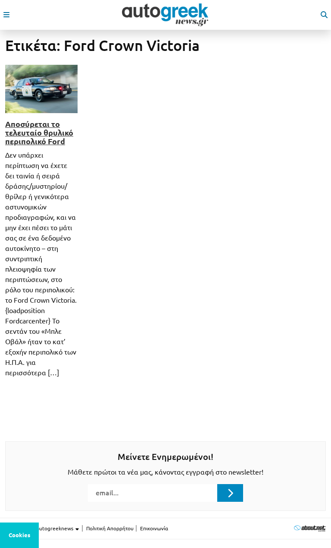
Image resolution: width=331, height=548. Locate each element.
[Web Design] (310, 528)
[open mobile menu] (6, 15)
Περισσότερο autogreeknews (40, 528)
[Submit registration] (230, 492)
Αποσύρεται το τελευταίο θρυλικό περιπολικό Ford (39, 133)
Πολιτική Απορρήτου (110, 528)
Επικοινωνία (154, 528)
